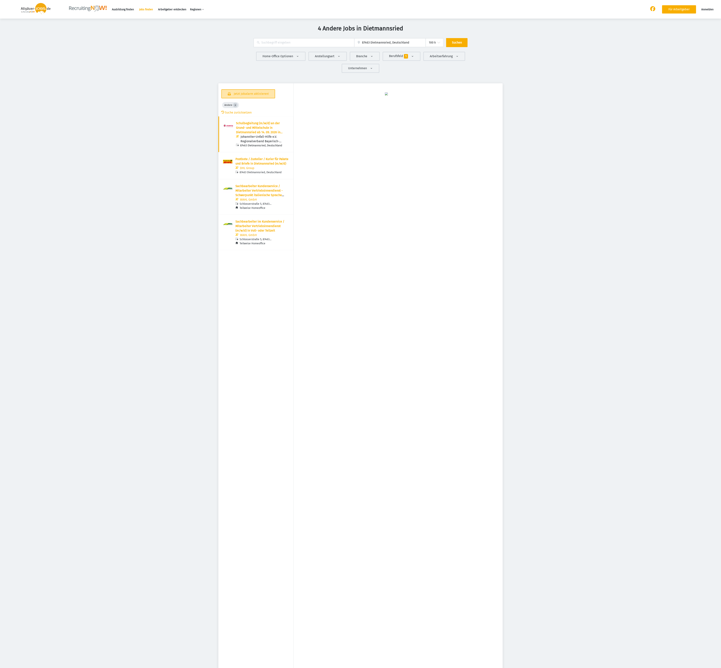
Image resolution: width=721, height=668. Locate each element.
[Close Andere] (235, 105)
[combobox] (303, 42)
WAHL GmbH (248, 199)
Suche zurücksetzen (238, 112)
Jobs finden (146, 9)
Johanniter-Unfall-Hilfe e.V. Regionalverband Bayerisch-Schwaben (260, 141)
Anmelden (707, 9)
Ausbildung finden (123, 9)
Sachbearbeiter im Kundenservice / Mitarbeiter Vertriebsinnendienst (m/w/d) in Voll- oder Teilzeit (259, 226)
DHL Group (247, 168)
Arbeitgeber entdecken (172, 9)
